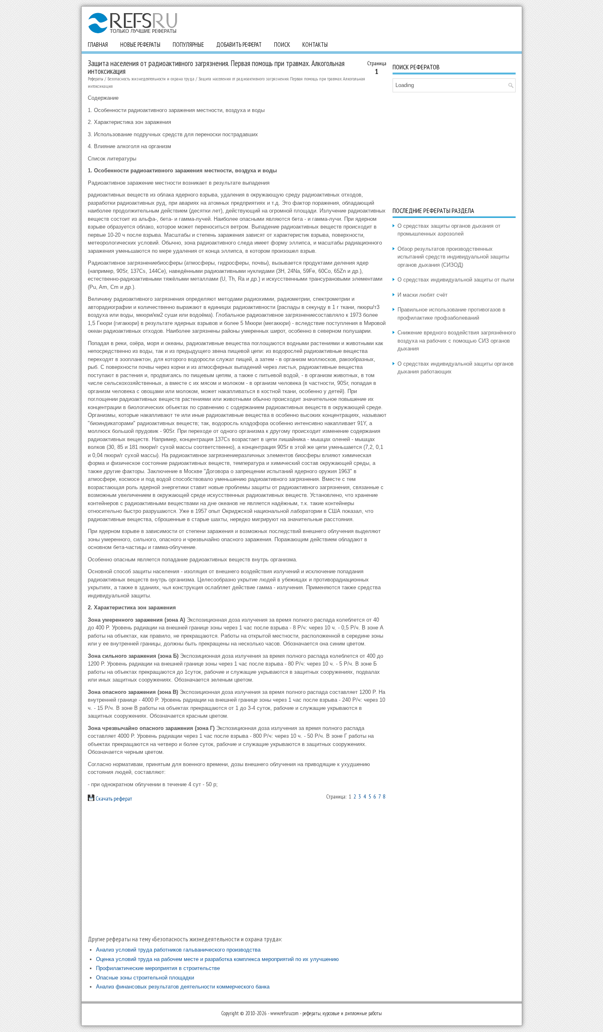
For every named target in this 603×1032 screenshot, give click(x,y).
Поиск (282, 44)
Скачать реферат (113, 798)
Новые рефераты (140, 44)
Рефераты (95, 79)
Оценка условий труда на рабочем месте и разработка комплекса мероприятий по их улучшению (217, 959)
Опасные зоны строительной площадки (145, 978)
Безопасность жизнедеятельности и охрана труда (150, 79)
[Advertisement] (237, 868)
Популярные (188, 44)
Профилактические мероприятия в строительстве (158, 968)
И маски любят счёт (422, 295)
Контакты (315, 44)
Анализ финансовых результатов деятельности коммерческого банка (183, 987)
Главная (98, 44)
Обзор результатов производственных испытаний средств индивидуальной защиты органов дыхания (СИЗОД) (453, 257)
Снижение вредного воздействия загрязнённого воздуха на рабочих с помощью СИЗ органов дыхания (456, 341)
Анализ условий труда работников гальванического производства (178, 950)
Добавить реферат (239, 44)
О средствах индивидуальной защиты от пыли (455, 280)
